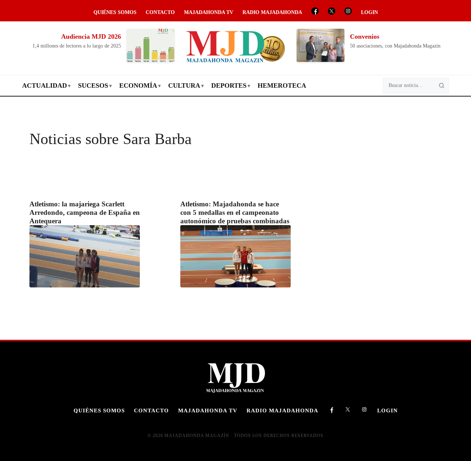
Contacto (160, 12)
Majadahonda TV (208, 12)
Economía (138, 85)
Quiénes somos (115, 12)
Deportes (229, 85)
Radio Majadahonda (272, 12)
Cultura (184, 85)
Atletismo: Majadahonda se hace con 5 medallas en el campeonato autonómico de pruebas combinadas (234, 212)
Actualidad (44, 85)
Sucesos (93, 85)
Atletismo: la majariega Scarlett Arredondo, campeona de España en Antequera (84, 212)
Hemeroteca (282, 85)
